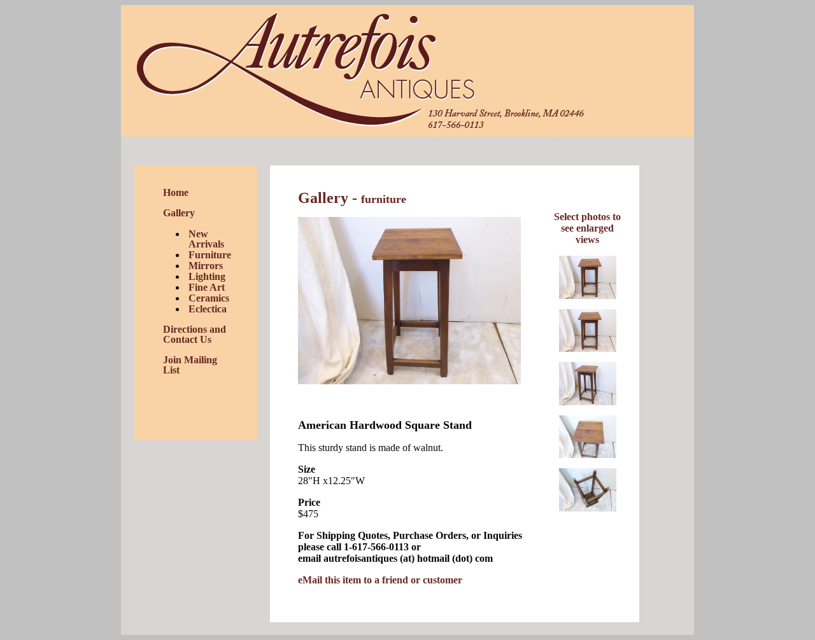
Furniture (209, 254)
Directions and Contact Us (194, 334)
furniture (383, 199)
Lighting (206, 276)
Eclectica (207, 308)
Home (175, 192)
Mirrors (205, 265)
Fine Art (206, 287)
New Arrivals (206, 238)
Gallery (179, 212)
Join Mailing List (190, 364)
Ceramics (208, 298)
